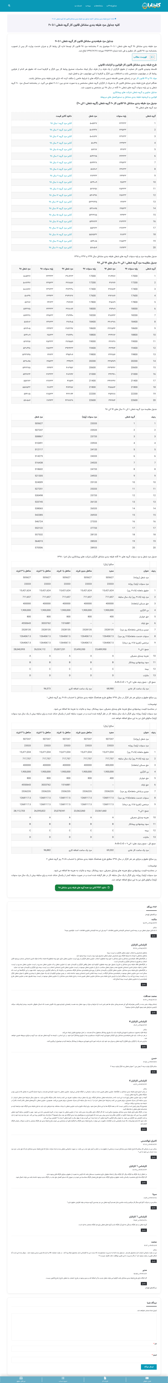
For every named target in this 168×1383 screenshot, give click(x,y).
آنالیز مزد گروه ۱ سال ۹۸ (61, 123)
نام (155, 1344)
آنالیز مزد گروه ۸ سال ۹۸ (61, 169)
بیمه (89, 5)
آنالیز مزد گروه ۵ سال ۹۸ (61, 149)
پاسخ (153, 935)
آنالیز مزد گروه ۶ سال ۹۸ (61, 156)
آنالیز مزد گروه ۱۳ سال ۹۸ (60, 202)
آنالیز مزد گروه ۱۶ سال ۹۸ (60, 221)
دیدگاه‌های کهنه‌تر (151, 914)
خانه (113, 19)
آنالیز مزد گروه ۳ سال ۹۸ (61, 136)
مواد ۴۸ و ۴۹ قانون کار (146, 78)
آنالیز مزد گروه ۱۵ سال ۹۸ (60, 215)
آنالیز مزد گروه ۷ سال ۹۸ (61, 162)
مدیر (145, 1270)
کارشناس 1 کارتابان (138, 1166)
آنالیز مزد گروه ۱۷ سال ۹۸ (60, 228)
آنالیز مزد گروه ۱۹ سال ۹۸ (60, 241)
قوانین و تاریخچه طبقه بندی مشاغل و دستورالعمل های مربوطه (128, 97)
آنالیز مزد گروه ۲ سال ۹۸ (61, 130)
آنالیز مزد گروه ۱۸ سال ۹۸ (60, 234)
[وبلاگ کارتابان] (151, 6)
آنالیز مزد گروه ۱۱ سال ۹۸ (61, 189)
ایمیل (154, 1355)
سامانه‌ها (99, 5)
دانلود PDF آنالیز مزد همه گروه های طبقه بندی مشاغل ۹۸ (82, 887)
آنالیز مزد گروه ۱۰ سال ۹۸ (60, 182)
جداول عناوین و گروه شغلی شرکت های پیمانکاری (135, 92)
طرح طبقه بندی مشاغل (102, 19)
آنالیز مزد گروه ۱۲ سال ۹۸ (60, 195)
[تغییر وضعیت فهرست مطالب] (151, 57)
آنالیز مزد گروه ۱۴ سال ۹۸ (60, 208)
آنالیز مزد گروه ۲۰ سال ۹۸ (60, 247)
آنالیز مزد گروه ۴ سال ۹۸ (61, 143)
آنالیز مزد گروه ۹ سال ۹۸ (61, 176)
